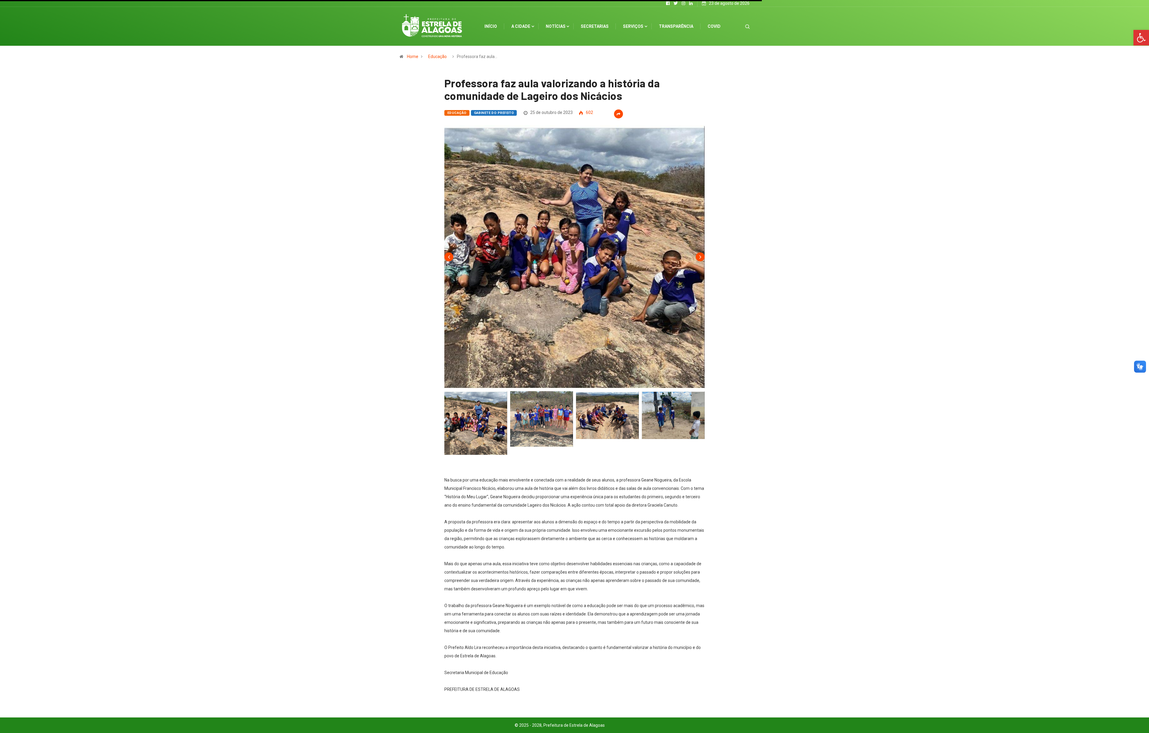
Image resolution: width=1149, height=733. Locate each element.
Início (490, 26)
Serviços (633, 26)
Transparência (676, 26)
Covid (714, 26)
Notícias (556, 26)
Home (412, 56)
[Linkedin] (691, 3)
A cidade (520, 26)
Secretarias (595, 26)
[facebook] (668, 3)
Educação (437, 56)
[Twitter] (676, 3)
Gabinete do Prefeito (494, 113)
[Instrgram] (683, 3)
